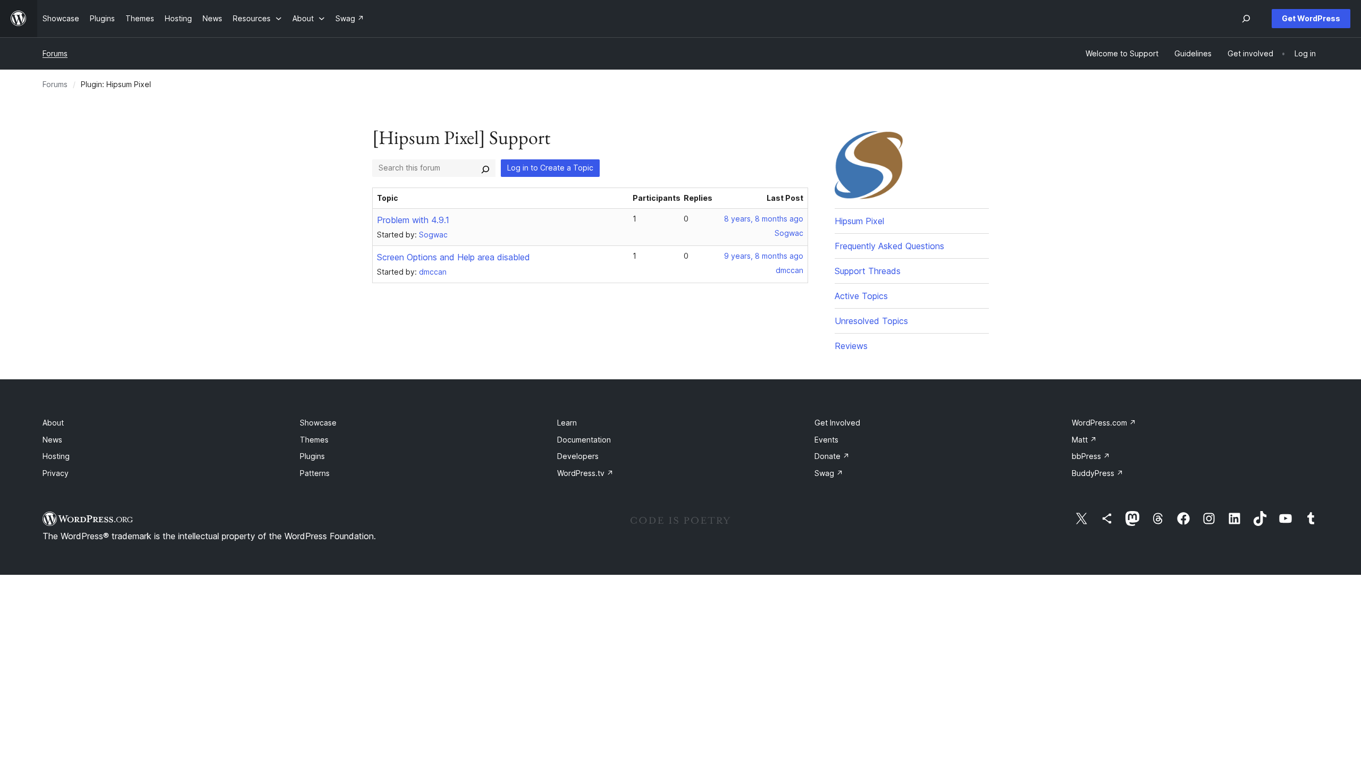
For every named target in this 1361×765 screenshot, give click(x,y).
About (53, 422)
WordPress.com (1104, 422)
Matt (1084, 439)
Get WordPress (1311, 18)
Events (826, 439)
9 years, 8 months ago (763, 255)
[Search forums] (485, 167)
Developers (578, 456)
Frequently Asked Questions (889, 246)
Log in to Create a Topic (550, 167)
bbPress (1091, 456)
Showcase (318, 422)
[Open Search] (1246, 18)
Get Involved (837, 422)
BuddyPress (1097, 473)
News (52, 439)
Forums (55, 53)
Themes (314, 439)
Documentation (584, 439)
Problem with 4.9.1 (413, 220)
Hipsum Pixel (859, 221)
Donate (832, 456)
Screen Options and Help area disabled (453, 257)
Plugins (312, 456)
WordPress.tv (585, 473)
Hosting (56, 456)
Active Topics (861, 296)
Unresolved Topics (871, 321)
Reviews (851, 346)
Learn (567, 422)
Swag (828, 473)
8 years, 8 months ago (763, 218)
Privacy (56, 473)
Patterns (315, 473)
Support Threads (868, 271)
